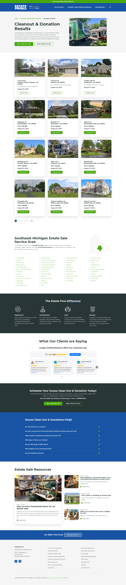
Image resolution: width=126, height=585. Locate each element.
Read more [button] (34, 372)
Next (31, 220)
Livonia (43, 276)
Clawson (19, 274)
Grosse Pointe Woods (48, 265)
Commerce (20, 276)
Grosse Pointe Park (47, 262)
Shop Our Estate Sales (54, 553)
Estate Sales (59, 7)
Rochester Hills (71, 271)
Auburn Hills (20, 258)
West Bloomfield (96, 276)
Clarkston (19, 271)
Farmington (20, 283)
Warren (93, 267)
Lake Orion (44, 271)
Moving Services (52, 562)
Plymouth (69, 267)
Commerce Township (23, 278)
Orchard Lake (70, 260)
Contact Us (51, 567)
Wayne (93, 274)
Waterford (94, 271)
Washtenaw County (97, 269)
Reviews (83, 565)
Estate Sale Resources (87, 548)
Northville (44, 283)
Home (16, 18)
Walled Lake (95, 265)
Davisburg (19, 280)
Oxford (68, 265)
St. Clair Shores (96, 258)
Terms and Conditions (61, 578)
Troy (92, 262)
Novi (42, 285)
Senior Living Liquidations (55, 565)
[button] (29, 367)
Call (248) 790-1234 (24, 44)
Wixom (93, 280)
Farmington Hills (21, 285)
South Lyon (70, 278)
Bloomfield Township (23, 269)
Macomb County (46, 278)
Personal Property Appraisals (56, 556)
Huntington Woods (47, 267)
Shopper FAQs (85, 562)
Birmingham (20, 265)
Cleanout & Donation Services (56, 559)
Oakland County (71, 258)
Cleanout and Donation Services (79, 7)
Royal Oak (69, 274)
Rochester (69, 269)
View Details (23, 132)
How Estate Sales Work (88, 551)
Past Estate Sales (53, 551)
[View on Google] (32, 362)
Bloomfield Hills (21, 267)
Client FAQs (84, 559)
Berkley (18, 260)
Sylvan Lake (95, 260)
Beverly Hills (20, 262)
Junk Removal (100, 7)
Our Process (84, 553)
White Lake (95, 278)
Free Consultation (44, 44)
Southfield (69, 280)
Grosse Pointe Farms (48, 260)
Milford (43, 280)
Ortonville (69, 262)
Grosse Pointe (45, 258)
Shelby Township (71, 276)
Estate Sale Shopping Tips (88, 556)
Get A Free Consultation (55, 548)
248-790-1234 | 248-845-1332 (23, 549)
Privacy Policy (51, 578)
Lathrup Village (46, 274)
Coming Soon (23, 92)
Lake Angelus (45, 269)
